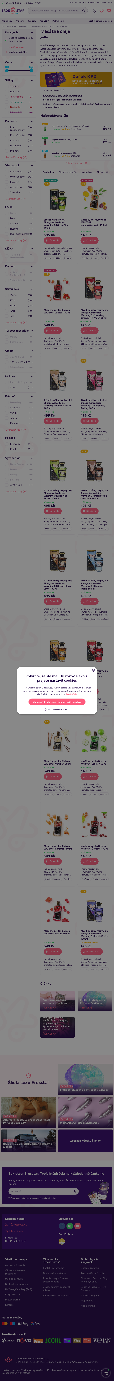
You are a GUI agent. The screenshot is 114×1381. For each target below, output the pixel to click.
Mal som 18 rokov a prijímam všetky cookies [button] (57, 701)
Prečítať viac (72, 694)
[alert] (57, 690)
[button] (57, 709)
